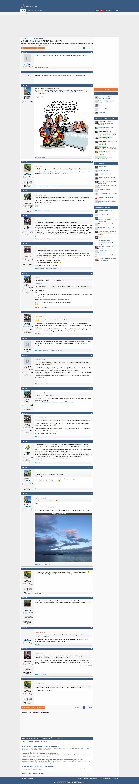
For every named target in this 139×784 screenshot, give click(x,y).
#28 (91, 312)
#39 (91, 648)
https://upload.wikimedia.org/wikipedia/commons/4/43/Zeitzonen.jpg (54, 402)
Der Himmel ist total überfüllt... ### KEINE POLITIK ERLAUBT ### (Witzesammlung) (107, 219)
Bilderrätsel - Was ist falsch (105, 224)
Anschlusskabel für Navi (105, 138)
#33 (91, 441)
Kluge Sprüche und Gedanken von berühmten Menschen (107, 97)
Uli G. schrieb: (39, 683)
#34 (91, 467)
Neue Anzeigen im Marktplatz (104, 118)
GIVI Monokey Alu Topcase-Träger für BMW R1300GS (107, 148)
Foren (23, 10)
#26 (91, 243)
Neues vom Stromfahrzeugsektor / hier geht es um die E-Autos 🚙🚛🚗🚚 (107, 232)
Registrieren (106, 89)
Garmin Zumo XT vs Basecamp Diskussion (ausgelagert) (40, 746)
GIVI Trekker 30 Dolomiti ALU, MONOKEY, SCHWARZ (106, 152)
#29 (91, 338)
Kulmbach (31, 372)
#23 (91, 161)
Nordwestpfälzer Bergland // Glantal (29, 617)
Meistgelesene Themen (102, 208)
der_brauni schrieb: (40, 195)
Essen (31, 207)
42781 (31, 232)
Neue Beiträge (23, 13)
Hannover (31, 666)
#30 (91, 355)
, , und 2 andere (47, 334)
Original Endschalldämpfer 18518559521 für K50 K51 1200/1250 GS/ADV (107, 133)
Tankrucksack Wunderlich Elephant (106, 128)
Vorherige (77, 48)
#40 (91, 679)
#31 (91, 388)
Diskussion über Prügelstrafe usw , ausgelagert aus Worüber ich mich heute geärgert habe (52, 760)
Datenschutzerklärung (107, 778)
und (42, 67)
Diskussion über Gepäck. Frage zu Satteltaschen (38, 766)
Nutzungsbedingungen (95, 778)
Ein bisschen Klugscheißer (105, 108)
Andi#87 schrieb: (40, 359)
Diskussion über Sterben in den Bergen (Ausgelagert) (40, 753)
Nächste (90, 48)
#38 (91, 628)
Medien (39, 10)
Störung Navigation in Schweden (107, 177)
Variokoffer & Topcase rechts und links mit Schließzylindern (106, 123)
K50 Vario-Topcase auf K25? (105, 170)
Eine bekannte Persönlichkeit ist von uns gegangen (107, 259)
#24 (91, 190)
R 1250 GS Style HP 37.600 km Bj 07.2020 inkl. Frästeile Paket (107, 142)
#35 (91, 493)
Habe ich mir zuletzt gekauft (106, 227)
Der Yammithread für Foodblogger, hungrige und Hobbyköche (105, 242)
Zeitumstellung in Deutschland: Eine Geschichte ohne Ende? (52, 299)
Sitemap (86, 778)
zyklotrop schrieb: (40, 498)
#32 (91, 413)
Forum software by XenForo (69, 781)
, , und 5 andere (45, 239)
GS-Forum (24, 778)
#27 (91, 273)
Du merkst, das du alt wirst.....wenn (104, 251)
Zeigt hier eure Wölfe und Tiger (106, 237)
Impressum (80, 778)
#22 (91, 85)
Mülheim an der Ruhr (28, 486)
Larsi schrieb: (39, 283)
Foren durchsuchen (33, 13)
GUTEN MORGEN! (103, 214)
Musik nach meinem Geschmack (107, 254)
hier (32, 102)
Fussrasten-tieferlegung (104, 174)
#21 (91, 52)
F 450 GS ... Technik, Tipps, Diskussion (34, 741)
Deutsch (31, 778)
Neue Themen (99, 164)
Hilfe (115, 778)
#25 (91, 215)
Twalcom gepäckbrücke (104, 189)
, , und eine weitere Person (49, 186)
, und (43, 210)
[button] (35, 10)
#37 (91, 597)
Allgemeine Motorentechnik (106, 197)
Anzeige (27, 75)
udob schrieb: (39, 316)
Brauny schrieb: (39, 472)
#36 (91, 569)
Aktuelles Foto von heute (105, 210)
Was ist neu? (31, 10)
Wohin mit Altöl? (102, 105)
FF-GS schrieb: (39, 166)
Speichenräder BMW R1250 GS (106, 157)
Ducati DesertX (102, 112)
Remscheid (30, 260)
